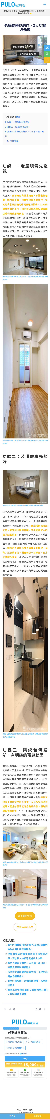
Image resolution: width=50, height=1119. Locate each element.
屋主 (19, 1109)
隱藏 (18, 116)
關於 (31, 1109)
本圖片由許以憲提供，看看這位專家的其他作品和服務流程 (23, 505)
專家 (25, 1109)
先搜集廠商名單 (25, 927)
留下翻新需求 (25, 916)
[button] (45, 4)
